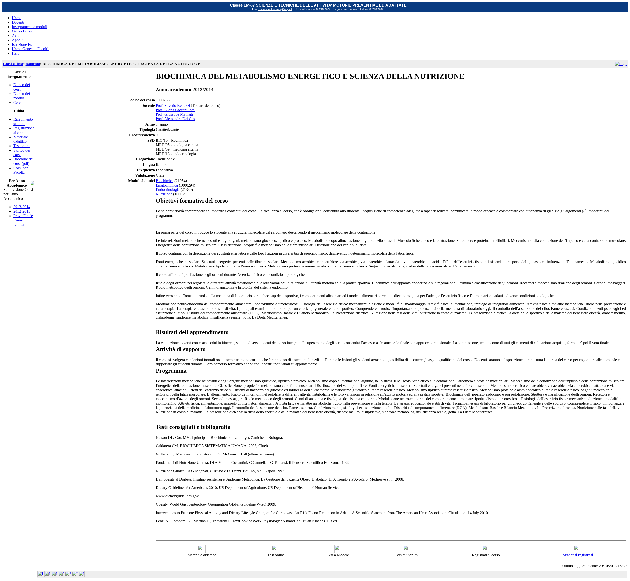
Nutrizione (164, 194)
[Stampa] (82, 576)
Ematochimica (167, 185)
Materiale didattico (20, 139)
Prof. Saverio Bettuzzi (173, 105)
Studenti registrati (578, 555)
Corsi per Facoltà (20, 170)
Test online (21, 146)
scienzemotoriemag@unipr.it (275, 9)
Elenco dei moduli (21, 96)
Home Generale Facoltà (30, 49)
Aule (15, 35)
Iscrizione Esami (24, 44)
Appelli (17, 40)
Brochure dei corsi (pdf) (23, 161)
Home (16, 18)
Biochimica (164, 181)
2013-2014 (21, 207)
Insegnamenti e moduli (29, 27)
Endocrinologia (168, 190)
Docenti (18, 22)
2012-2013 (21, 211)
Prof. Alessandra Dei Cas (175, 119)
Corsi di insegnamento (21, 64)
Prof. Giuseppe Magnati (174, 114)
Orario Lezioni (23, 31)
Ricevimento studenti (23, 121)
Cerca (17, 102)
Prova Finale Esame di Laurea (23, 220)
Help (15, 53)
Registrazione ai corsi (23, 130)
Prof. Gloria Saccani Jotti (175, 110)
